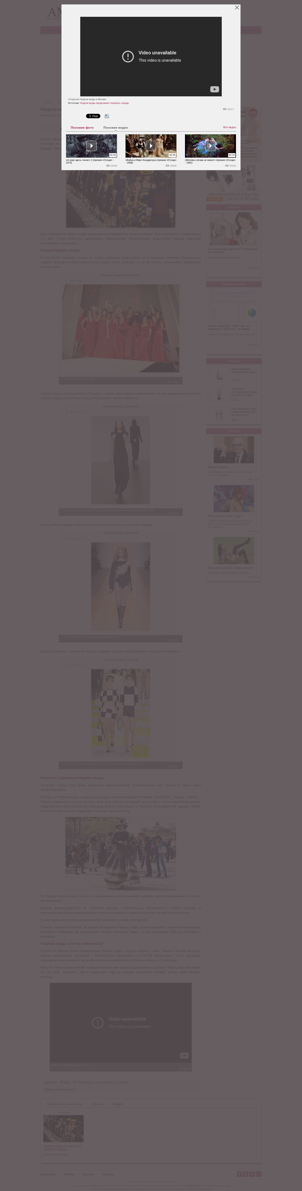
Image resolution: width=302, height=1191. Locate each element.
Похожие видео (115, 127)
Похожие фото (82, 127)
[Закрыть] (237, 7)
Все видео (229, 127)
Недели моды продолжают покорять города (104, 103)
